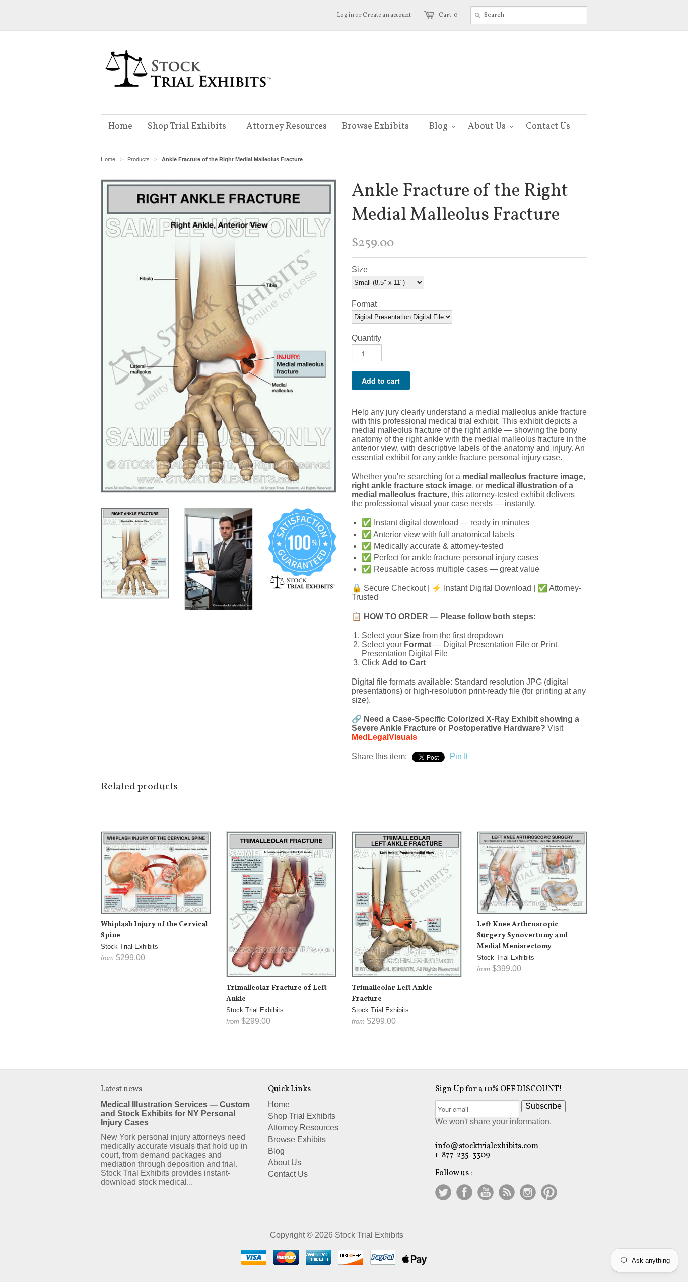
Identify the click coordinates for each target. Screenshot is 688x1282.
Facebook (464, 1192)
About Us (284, 1162)
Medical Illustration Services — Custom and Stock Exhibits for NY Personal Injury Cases (175, 1113)
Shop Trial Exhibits (301, 1116)
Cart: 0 (448, 15)
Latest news (121, 1089)
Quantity (366, 338)
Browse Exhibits (297, 1139)
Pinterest (549, 1192)
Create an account (387, 15)
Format (364, 303)
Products (138, 159)
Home (108, 159)
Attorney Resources (303, 1127)
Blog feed (507, 1192)
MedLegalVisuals (384, 737)
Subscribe (543, 1106)
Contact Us (288, 1174)
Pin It (459, 756)
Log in (345, 15)
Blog (276, 1151)
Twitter (443, 1192)
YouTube (485, 1192)
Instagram (528, 1192)
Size (360, 269)
